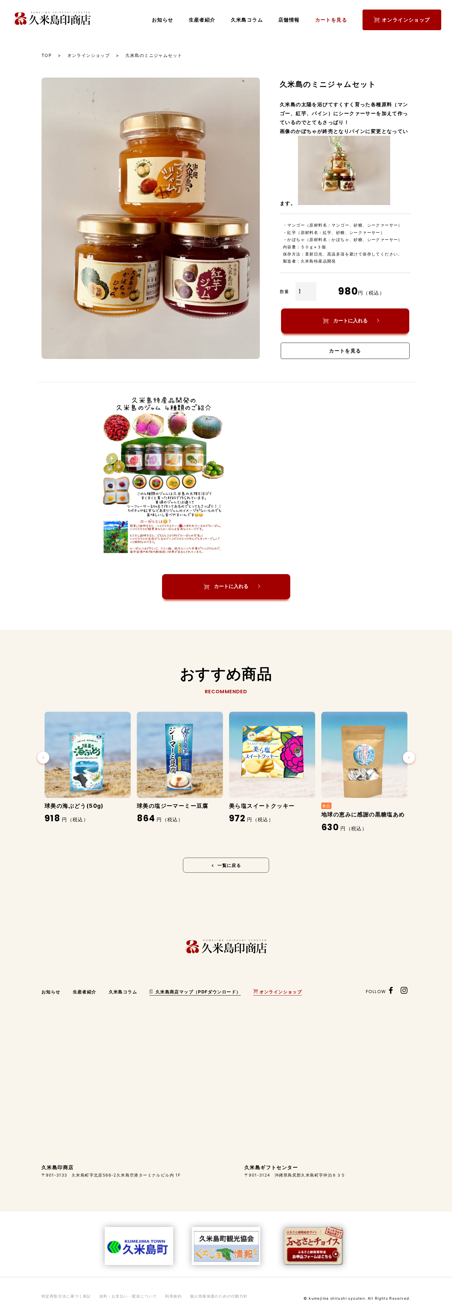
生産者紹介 (202, 20)
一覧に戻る (229, 865)
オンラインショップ (406, 20)
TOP (47, 55)
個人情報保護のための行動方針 (219, 1296)
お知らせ (162, 20)
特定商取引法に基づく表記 (66, 1296)
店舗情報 (289, 20)
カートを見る (331, 20)
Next (409, 758)
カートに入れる (350, 320)
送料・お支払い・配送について (128, 1296)
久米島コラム (247, 20)
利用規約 (173, 1296)
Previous (43, 758)
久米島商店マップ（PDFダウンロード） (197, 991)
